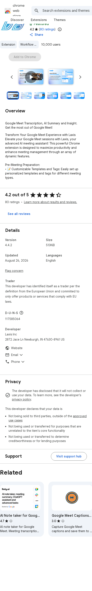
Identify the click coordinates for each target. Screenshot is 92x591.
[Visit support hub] (69, 456)
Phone (15, 362)
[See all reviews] (19, 214)
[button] (31, 77)
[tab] (17, 20)
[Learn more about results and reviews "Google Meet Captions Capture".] (63, 521)
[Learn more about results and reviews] (21, 312)
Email (14, 355)
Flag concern (14, 271)
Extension (8, 44)
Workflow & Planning (29, 44)
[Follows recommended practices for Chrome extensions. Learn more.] (31, 24)
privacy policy (21, 399)
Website (16, 348)
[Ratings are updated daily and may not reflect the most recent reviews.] (59, 29)
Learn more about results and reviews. (50, 202)
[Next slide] (80, 77)
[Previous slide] (11, 77)
